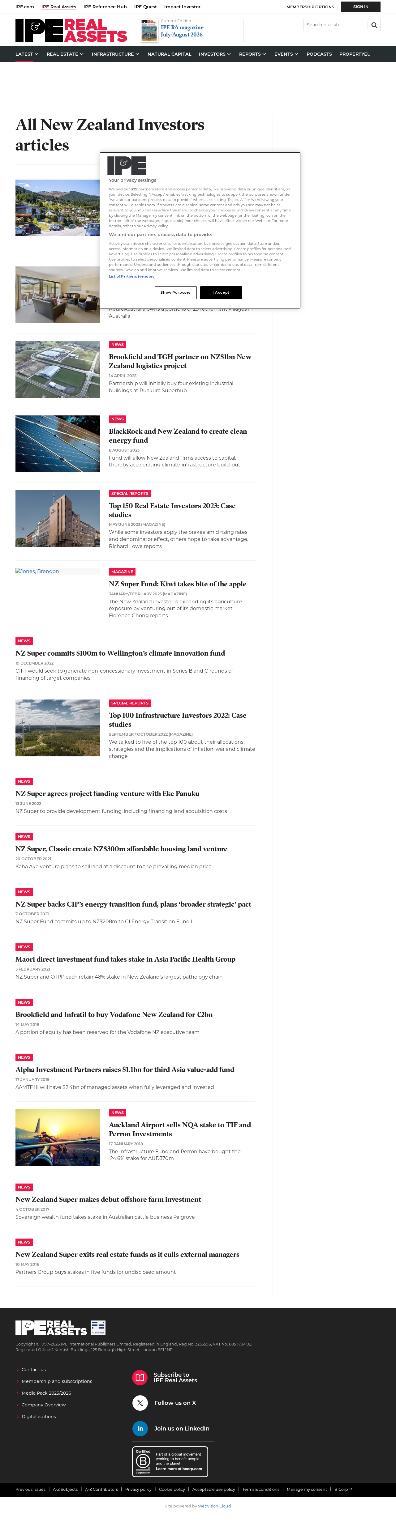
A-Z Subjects (65, 1489)
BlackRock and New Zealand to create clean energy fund (178, 436)
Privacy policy (138, 1489)
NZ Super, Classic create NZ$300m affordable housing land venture (121, 848)
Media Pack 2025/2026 (46, 1393)
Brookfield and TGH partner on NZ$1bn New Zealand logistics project (180, 361)
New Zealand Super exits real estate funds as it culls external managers (127, 1254)
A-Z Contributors (101, 1489)
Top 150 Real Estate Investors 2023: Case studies (172, 510)
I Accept (221, 292)
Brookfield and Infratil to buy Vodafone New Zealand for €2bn (114, 1014)
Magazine (122, 571)
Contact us (34, 1369)
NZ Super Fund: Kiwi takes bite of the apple (178, 584)
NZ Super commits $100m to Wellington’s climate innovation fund (120, 653)
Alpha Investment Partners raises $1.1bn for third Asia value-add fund (124, 1069)
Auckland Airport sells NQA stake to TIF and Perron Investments (180, 1129)
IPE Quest (145, 7)
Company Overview (44, 1405)
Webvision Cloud (214, 1506)
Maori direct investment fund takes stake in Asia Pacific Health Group (125, 959)
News (117, 344)
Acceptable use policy (213, 1489)
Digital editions (39, 1416)
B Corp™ (343, 1489)
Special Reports (129, 493)
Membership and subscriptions (57, 1381)
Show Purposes (176, 292)
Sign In (360, 6)
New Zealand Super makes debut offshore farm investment (108, 1199)
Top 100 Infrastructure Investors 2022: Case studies (178, 720)
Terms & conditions (261, 1489)
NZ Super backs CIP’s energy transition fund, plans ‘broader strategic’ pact (133, 904)
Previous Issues (30, 1489)
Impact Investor (182, 7)
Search (373, 24)
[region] (200, 230)
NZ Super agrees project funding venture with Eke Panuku (107, 793)
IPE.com (24, 7)
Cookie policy (172, 1489)
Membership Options (310, 7)
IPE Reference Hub (105, 7)
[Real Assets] (71, 40)
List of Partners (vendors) (132, 276)
